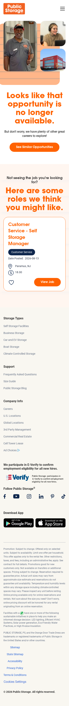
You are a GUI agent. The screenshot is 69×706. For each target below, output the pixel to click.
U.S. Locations (12, 415)
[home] (14, 8)
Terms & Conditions (14, 674)
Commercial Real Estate (17, 436)
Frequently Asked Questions (20, 374)
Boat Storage (11, 346)
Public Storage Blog (15, 388)
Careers (8, 408)
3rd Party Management (17, 429)
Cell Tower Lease (13, 443)
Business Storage (13, 333)
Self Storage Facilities (16, 326)
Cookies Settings (15, 682)
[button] (62, 8)
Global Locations (13, 422)
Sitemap (15, 647)
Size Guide (9, 381)
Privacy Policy (15, 668)
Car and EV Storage (15, 339)
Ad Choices (10, 450)
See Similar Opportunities (34, 147)
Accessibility (15, 661)
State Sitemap (15, 654)
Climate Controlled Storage (19, 353)
